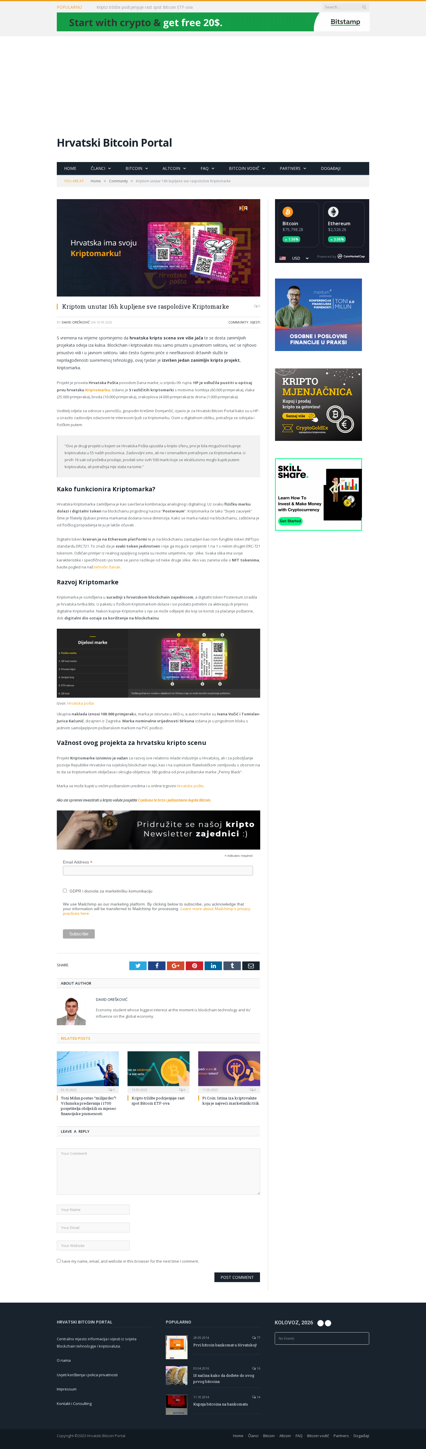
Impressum (67, 1389)
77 (258, 1337)
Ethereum (339, 223)
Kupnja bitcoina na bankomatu (220, 1404)
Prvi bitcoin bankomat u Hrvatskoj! (225, 1345)
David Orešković (76, 322)
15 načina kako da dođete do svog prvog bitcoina (223, 1378)
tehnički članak (107, 567)
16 (258, 1368)
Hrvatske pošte (190, 785)
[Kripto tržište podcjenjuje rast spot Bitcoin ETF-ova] (159, 1071)
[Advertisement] (213, 79)
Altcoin (171, 168)
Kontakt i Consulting (74, 1403)
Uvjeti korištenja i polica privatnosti (87, 1374)
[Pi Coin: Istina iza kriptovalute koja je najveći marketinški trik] (229, 1071)
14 (258, 1397)
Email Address (77, 862)
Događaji (331, 168)
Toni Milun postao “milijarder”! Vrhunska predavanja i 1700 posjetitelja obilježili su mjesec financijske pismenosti (88, 1106)
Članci (98, 168)
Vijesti (255, 322)
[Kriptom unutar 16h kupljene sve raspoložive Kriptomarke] (158, 248)
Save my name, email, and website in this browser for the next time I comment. (130, 1261)
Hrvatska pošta (80, 703)
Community (238, 322)
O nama (64, 1360)
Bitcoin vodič (244, 168)
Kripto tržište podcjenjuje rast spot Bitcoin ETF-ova (145, 7)
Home (70, 168)
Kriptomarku (97, 389)
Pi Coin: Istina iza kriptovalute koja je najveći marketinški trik (230, 1100)
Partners (290, 168)
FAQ (205, 168)
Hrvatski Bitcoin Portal (114, 142)
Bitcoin (133, 168)
